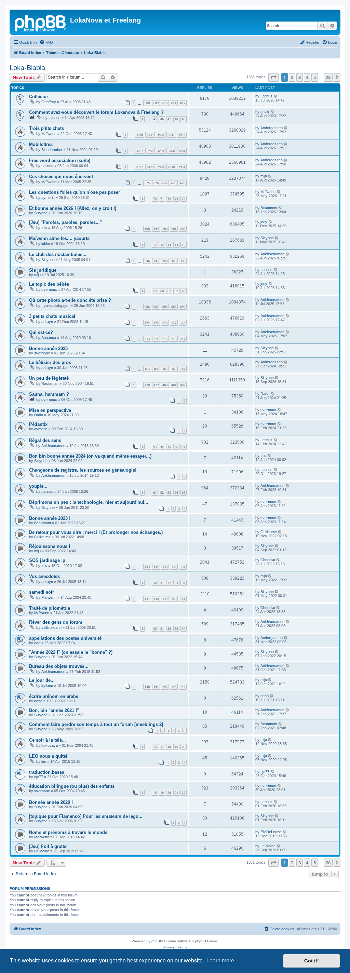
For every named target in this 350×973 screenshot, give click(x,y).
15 (183, 245)
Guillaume (42, 537)
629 (182, 183)
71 (162, 199)
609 (156, 103)
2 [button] (292, 77)
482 (182, 385)
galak (264, 112)
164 (156, 369)
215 (164, 339)
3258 (150, 151)
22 (183, 792)
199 (156, 229)
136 (173, 567)
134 (156, 567)
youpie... (38, 486)
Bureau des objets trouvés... (59, 666)
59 (155, 291)
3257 (139, 151)
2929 (160, 167)
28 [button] (328, 77)
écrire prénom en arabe (53, 696)
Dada (264, 394)
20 (183, 747)
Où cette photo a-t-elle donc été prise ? (70, 300)
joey (263, 222)
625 (147, 183)
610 (164, 103)
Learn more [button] (220, 960)
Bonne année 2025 (48, 348)
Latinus (266, 96)
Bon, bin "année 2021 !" (54, 710)
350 (182, 261)
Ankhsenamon (272, 254)
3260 (171, 151)
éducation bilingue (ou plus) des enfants (72, 786)
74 (183, 199)
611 (173, 103)
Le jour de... (42, 680)
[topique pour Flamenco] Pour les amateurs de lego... (86, 816)
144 (182, 687)
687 (156, 307)
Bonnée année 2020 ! (51, 802)
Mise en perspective (50, 410)
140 (173, 599)
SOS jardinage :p (47, 560)
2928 (150, 167)
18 (169, 747)
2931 (181, 167)
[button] (273, 77)
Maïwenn (48, 134)
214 (156, 339)
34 (183, 583)
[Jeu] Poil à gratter (48, 846)
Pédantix (38, 424)
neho (38, 701)
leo (43, 761)
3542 (181, 135)
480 (164, 385)
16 (155, 747)
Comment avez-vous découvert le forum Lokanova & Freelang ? (96, 112)
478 (147, 385)
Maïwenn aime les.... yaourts (59, 238)
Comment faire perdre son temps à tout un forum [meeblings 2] (96, 724)
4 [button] (307, 77)
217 (182, 339)
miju (263, 176)
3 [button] (299, 77)
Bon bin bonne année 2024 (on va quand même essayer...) (90, 456)
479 (156, 385)
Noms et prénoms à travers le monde (68, 832)
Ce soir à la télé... (47, 740)
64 (176, 492)
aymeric (48, 197)
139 (164, 599)
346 (147, 261)
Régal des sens (45, 440)
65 (183, 492)
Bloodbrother (52, 150)
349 (173, 261)
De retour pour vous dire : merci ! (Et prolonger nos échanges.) (96, 532)
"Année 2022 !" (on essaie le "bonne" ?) (70, 652)
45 (155, 119)
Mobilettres (41, 144)
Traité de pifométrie (49, 608)
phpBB (156, 941)
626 (156, 183)
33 (176, 583)
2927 (139, 167)
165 (164, 369)
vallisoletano (51, 627)
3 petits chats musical (52, 316)
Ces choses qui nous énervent (61, 176)
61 (169, 291)
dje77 (38, 777)
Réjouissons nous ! (49, 546)
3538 (139, 135)
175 (156, 323)
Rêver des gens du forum (55, 622)
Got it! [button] (311, 960)
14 (176, 245)
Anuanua (48, 338)
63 (183, 291)
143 (173, 687)
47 (169, 119)
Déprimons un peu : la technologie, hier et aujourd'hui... (88, 502)
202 (182, 229)
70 (155, 199)
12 (162, 245)
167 (182, 369)
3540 (160, 135)
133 (147, 567)
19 (176, 747)
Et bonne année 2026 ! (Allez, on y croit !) (72, 208)
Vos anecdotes (44, 576)
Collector (38, 96)
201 (173, 229)
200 (164, 229)
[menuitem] (46, 42)
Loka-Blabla (27, 67)
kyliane (47, 686)
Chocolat (267, 560)
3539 (150, 135)
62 (176, 291)
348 (164, 261)
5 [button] (314, 77)
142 (164, 687)
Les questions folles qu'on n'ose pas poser (74, 192)
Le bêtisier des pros (50, 362)
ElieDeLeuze (270, 832)
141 (182, 599)
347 (156, 261)
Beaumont (268, 208)
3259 (160, 151)
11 (155, 245)
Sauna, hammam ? (49, 394)
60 (162, 291)
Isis (44, 228)
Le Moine (41, 851)
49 (183, 119)
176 (164, 323)
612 (182, 103)
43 (155, 447)
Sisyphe (41, 213)
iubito (45, 244)
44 (162, 447)
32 (169, 583)
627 (164, 183)
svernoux (49, 289)
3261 (181, 151)
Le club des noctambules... (57, 254)
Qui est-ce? (41, 332)
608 (147, 103)
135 (164, 567)
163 (147, 369)
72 (169, 199)
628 (173, 183)
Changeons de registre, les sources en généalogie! (82, 470)
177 (173, 323)
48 (176, 119)
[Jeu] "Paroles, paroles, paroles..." (65, 222)
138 (156, 599)
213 (147, 339)
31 (162, 583)
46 (162, 119)
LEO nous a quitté (48, 756)
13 (169, 245)
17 (162, 747)
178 (182, 323)
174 (147, 323)
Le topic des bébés (49, 284)
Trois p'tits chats (46, 128)
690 (182, 307)
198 (147, 229)
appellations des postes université (65, 638)
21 (176, 792)
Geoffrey (48, 102)
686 (147, 307)
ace (37, 643)
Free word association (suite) (59, 160)
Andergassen (271, 128)
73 (176, 199)
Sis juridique (42, 270)
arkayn (47, 322)
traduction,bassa (46, 772)
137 (182, 567)
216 (173, 339)
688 (164, 307)
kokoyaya (49, 745)
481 (173, 385)
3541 (171, 135)
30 (155, 583)
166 (173, 369)
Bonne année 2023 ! (49, 518)
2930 (171, 167)
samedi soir (41, 592)
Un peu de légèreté (49, 378)
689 (173, 307)
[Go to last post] (275, 96)
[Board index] (40, 22)
